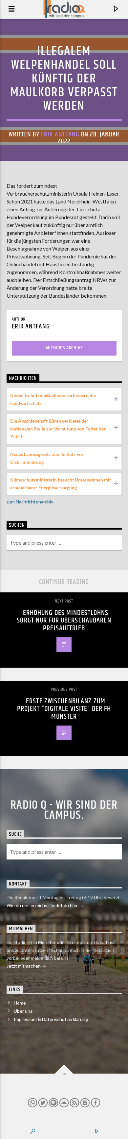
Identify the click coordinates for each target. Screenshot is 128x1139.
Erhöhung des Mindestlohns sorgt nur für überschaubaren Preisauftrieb (64, 620)
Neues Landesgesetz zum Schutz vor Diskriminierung (47, 458)
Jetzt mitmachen (24, 966)
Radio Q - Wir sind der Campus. (64, 810)
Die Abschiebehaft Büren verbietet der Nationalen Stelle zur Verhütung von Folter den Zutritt (58, 428)
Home (20, 1003)
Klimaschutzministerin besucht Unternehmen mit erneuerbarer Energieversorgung (60, 483)
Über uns (23, 1011)
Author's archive (64, 348)
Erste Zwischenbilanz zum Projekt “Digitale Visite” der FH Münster (64, 708)
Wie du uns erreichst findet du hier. (43, 905)
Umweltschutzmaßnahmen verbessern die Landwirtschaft (53, 399)
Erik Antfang (60, 134)
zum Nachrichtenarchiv (30, 501)
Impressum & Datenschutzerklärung (51, 1019)
